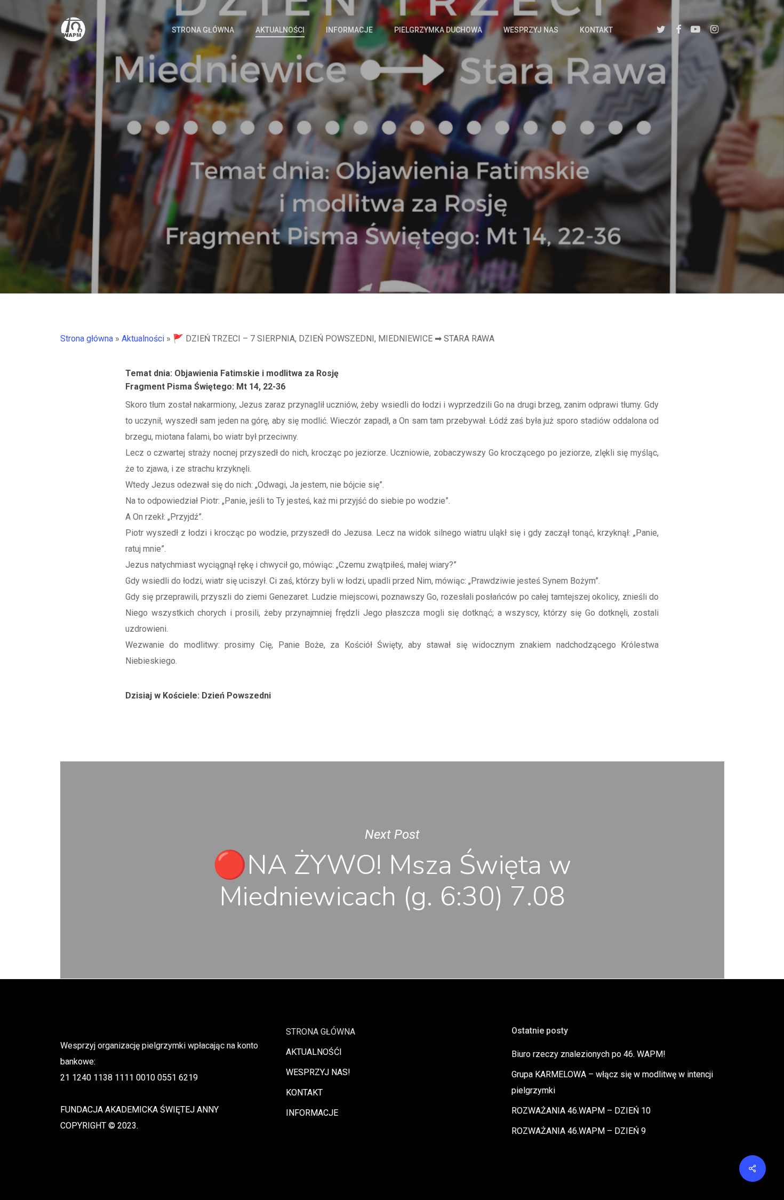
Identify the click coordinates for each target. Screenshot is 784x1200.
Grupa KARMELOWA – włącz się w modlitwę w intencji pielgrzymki (612, 1082)
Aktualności (143, 338)
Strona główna (86, 338)
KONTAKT (304, 1092)
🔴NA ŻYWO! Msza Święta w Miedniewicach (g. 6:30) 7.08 (392, 870)
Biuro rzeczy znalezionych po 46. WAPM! (588, 1054)
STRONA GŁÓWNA (320, 1032)
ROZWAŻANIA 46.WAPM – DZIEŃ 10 (581, 1111)
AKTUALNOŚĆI (314, 1052)
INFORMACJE (312, 1113)
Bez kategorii (392, 192)
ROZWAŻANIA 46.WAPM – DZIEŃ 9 (578, 1131)
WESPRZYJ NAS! (318, 1072)
